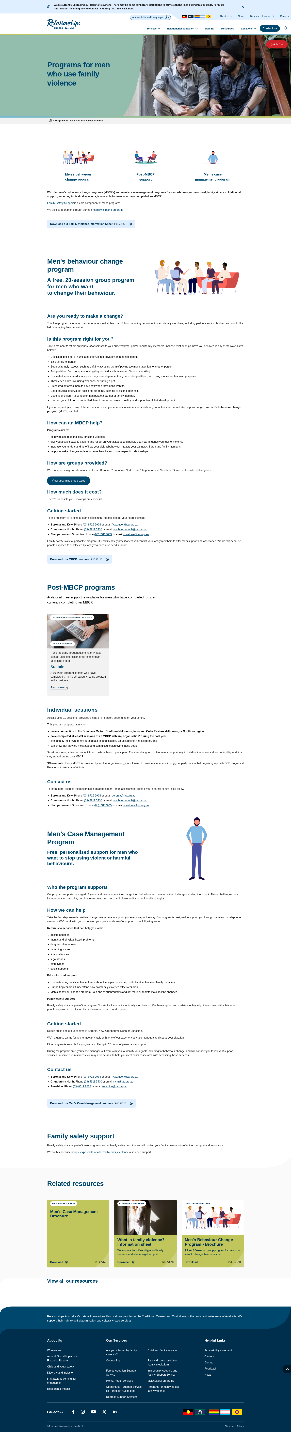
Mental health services (119, 1380)
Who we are (54, 1350)
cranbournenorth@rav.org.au (130, 529)
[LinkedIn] (115, 1412)
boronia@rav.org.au (123, 795)
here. (131, 8)
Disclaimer (230, 1426)
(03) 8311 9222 (103, 534)
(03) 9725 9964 (92, 524)
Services (152, 28)
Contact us (270, 28)
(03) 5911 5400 (93, 529)
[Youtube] (93, 1412)
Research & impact (58, 1388)
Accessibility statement (218, 1350)
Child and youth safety (60, 1366)
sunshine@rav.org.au (136, 534)
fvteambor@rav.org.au (125, 524)
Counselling (113, 1360)
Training (209, 28)
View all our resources (72, 1281)
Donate (208, 1362)
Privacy (240, 1426)
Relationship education (181, 28)
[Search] (286, 28)
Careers (209, 1356)
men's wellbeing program (108, 209)
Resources (227, 28)
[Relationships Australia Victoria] (64, 24)
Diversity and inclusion (60, 1372)
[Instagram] (83, 1412)
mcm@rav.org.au (123, 1081)
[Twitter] (104, 1412)
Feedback (210, 1368)
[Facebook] (73, 1412)
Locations (247, 28)
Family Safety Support (60, 203)
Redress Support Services (121, 1396)
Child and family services (162, 1350)
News (207, 1374)
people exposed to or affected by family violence (100, 1152)
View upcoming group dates (68, 480)
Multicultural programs (161, 1380)
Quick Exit (276, 44)
